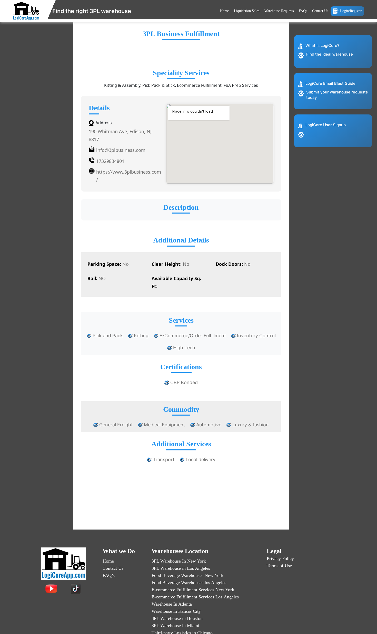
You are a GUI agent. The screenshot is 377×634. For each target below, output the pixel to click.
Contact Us (320, 11)
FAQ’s (109, 575)
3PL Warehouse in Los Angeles (181, 568)
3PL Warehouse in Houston (177, 618)
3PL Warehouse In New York (179, 561)
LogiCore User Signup (325, 124)
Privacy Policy (280, 558)
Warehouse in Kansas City (176, 611)
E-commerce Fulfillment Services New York (193, 589)
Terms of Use (279, 565)
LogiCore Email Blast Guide (330, 83)
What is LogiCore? (322, 45)
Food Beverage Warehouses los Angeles (189, 582)
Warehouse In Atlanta (172, 604)
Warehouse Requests (279, 11)
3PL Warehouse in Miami (175, 625)
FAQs (303, 11)
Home (224, 11)
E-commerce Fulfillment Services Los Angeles (195, 596)
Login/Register (351, 11)
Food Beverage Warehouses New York (187, 575)
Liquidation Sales (246, 11)
